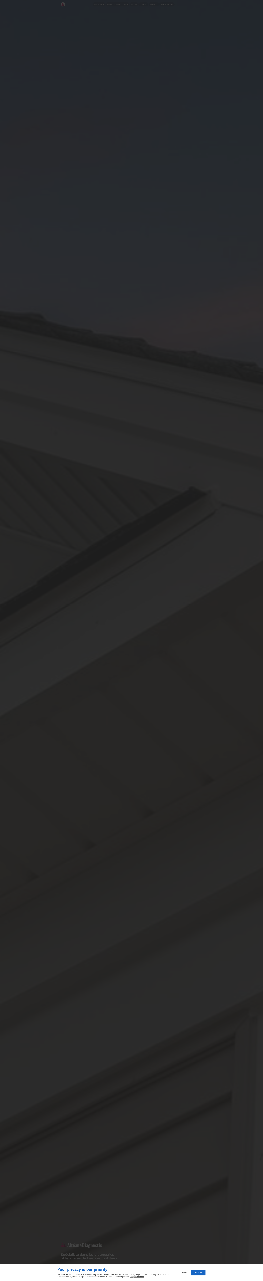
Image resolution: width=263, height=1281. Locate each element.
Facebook (140, 1277)
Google (133, 1277)
